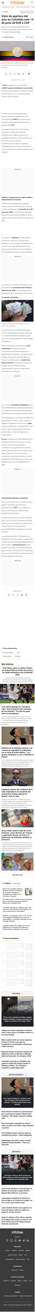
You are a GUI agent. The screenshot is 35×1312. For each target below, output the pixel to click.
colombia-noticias (8, 652)
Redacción (15, 1270)
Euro (18, 652)
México (20, 1255)
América (7, 1250)
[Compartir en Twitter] (14, 73)
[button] (3, 3)
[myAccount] (31, 2)
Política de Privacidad (25, 1296)
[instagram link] (15, 1240)
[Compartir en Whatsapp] (6, 73)
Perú (25, 1255)
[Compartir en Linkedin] (19, 73)
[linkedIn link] (27, 1240)
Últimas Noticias (20, 1259)
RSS (28, 1259)
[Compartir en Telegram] (23, 73)
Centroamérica (10, 1259)
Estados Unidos (12, 1255)
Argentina (14, 1250)
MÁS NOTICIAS (17, 875)
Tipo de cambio (7, 656)
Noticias (17, 656)
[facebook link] (7, 1240)
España (28, 1250)
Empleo (21, 1270)
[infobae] (17, 2)
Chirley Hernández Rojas (19, 7)
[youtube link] (19, 1240)
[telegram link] (23, 1240)
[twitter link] (11, 1240)
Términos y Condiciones (10, 1296)
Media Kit (17, 1285)
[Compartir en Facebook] (10, 73)
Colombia (4, 12)
